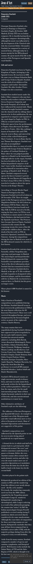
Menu (30, 3)
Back (4, 562)
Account (24, 3)
